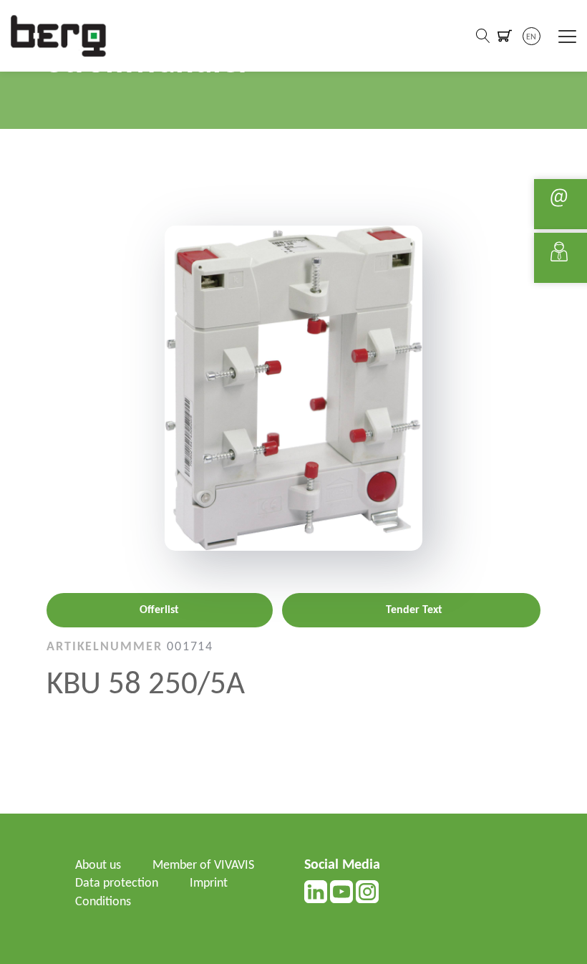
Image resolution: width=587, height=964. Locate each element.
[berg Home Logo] (59, 35)
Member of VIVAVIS (203, 865)
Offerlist (159, 610)
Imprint (209, 883)
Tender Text (414, 610)
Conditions (103, 902)
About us (98, 865)
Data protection (116, 883)
